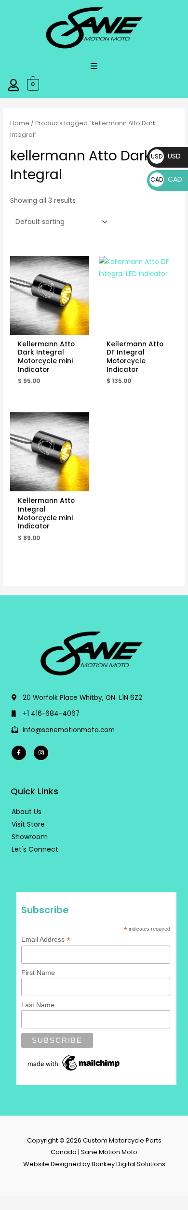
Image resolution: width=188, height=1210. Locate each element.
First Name (38, 972)
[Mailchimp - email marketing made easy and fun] (74, 1062)
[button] (94, 66)
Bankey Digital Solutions (128, 1164)
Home (19, 123)
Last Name (37, 1005)
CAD (166, 179)
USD (166, 156)
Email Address (45, 939)
